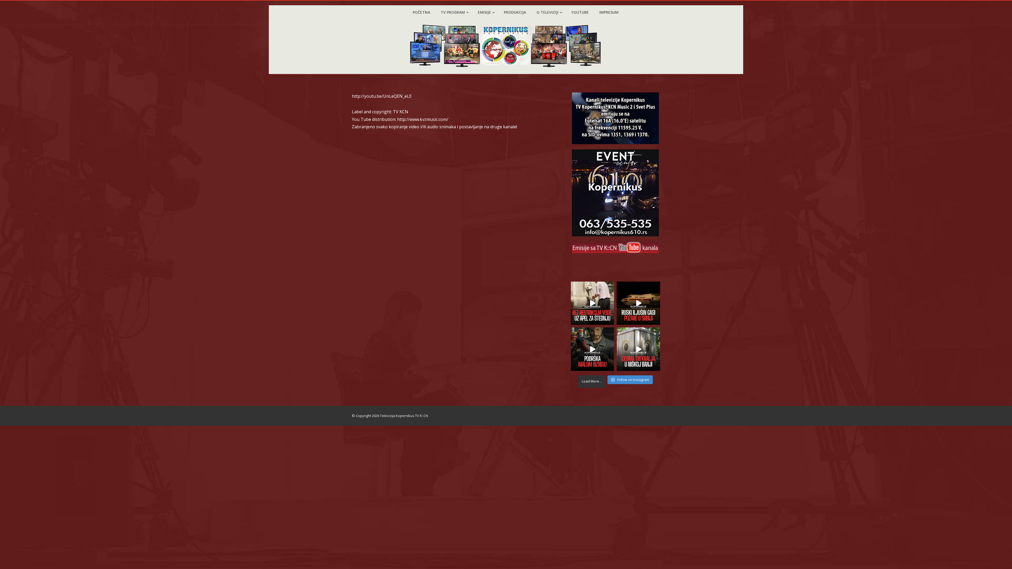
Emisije (484, 12)
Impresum (609, 12)
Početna (421, 12)
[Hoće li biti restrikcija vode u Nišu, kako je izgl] (638, 349)
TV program (453, 12)
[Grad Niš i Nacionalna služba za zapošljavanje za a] (592, 349)
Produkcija (515, 12)
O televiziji (547, 12)
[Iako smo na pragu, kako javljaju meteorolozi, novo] (592, 303)
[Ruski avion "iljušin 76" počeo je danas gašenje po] (638, 303)
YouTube (580, 12)
